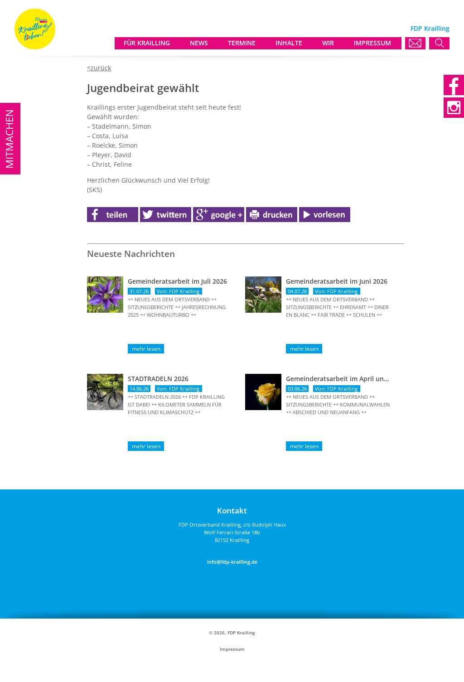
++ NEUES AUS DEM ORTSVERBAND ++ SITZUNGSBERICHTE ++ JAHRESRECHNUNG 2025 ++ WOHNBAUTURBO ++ (177, 307)
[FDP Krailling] (34, 47)
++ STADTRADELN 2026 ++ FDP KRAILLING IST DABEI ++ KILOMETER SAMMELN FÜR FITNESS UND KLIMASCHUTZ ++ (176, 404)
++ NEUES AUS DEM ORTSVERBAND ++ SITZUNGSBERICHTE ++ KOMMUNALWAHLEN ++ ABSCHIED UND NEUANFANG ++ (338, 404)
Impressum (232, 649)
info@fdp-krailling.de (232, 561)
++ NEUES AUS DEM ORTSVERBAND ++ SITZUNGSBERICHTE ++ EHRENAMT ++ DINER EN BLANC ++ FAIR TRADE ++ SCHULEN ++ (337, 307)
